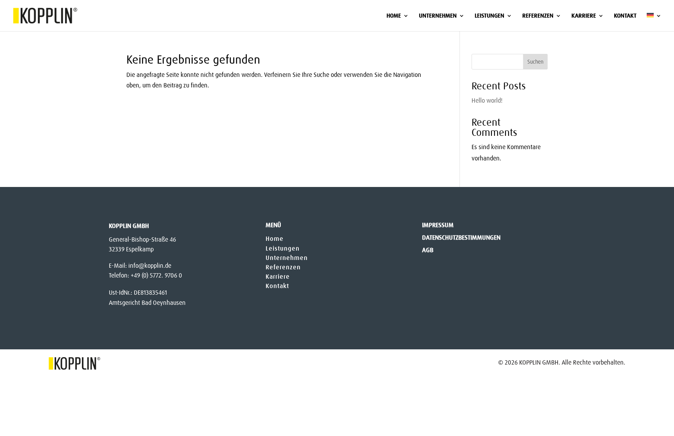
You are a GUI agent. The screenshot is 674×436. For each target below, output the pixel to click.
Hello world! (487, 100)
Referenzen (283, 267)
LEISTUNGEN (489, 16)
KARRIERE (583, 16)
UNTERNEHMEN (438, 16)
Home (275, 239)
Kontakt (277, 286)
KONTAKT (625, 16)
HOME (394, 16)
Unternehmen (287, 258)
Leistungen (283, 248)
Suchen (535, 61)
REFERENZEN (537, 16)
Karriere (278, 276)
